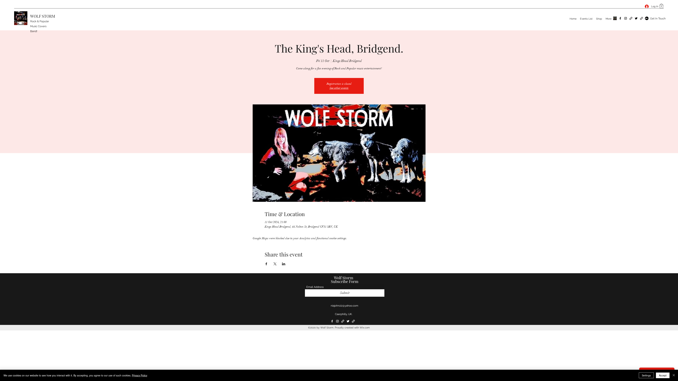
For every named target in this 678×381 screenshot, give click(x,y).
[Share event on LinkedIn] (283, 263)
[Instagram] (625, 18)
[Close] (674, 375)
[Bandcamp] (647, 18)
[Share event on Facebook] (266, 263)
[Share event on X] (275, 263)
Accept (663, 375)
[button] (661, 6)
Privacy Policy (139, 375)
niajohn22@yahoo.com (344, 305)
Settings (646, 375)
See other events (339, 88)
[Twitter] (636, 18)
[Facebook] (620, 18)
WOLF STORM (42, 16)
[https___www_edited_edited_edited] (615, 18)
